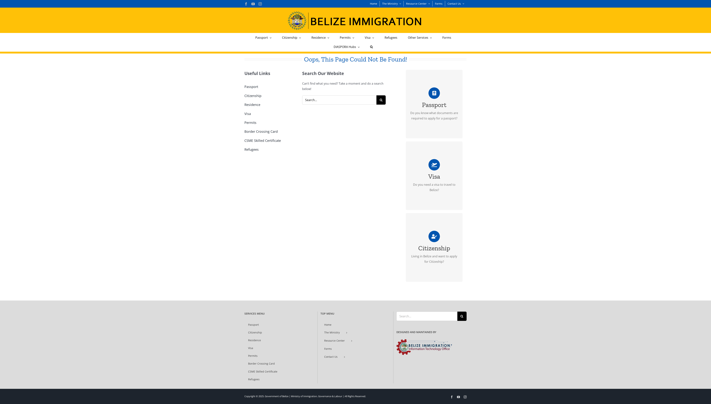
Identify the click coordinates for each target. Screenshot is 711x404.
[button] (371, 46)
